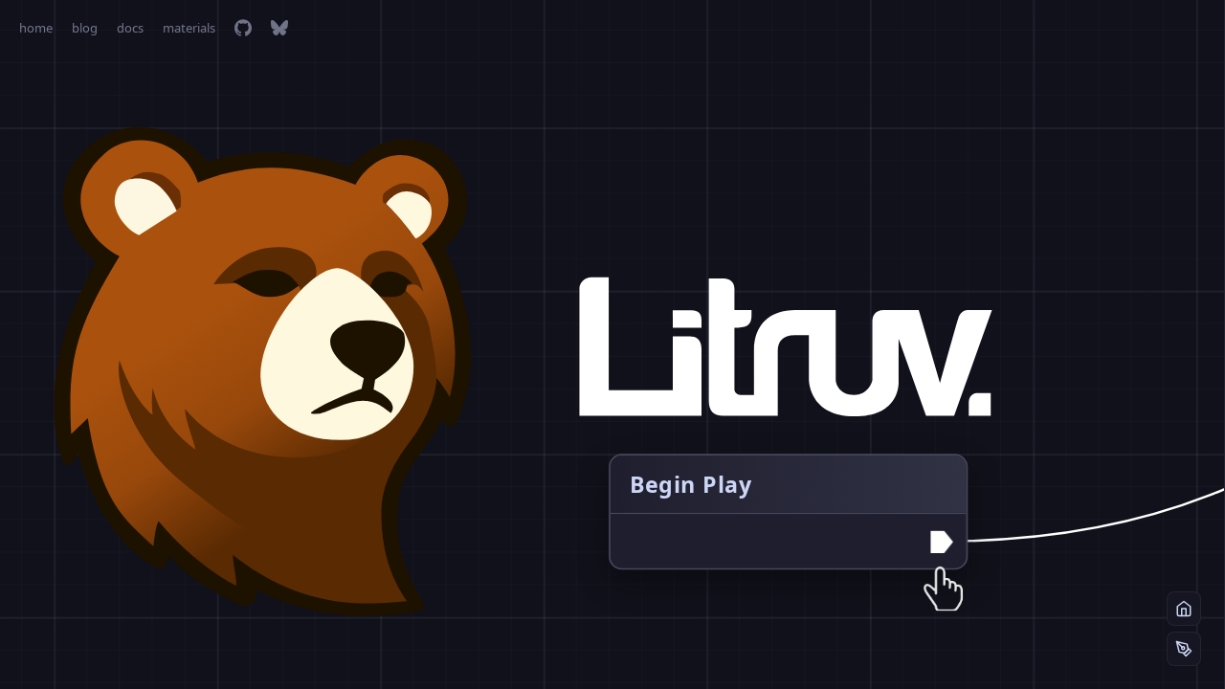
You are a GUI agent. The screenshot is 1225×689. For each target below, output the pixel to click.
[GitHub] (243, 27)
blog (85, 27)
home (36, 27)
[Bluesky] (279, 27)
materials (189, 27)
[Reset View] (1184, 608)
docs (130, 27)
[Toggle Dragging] (1184, 649)
